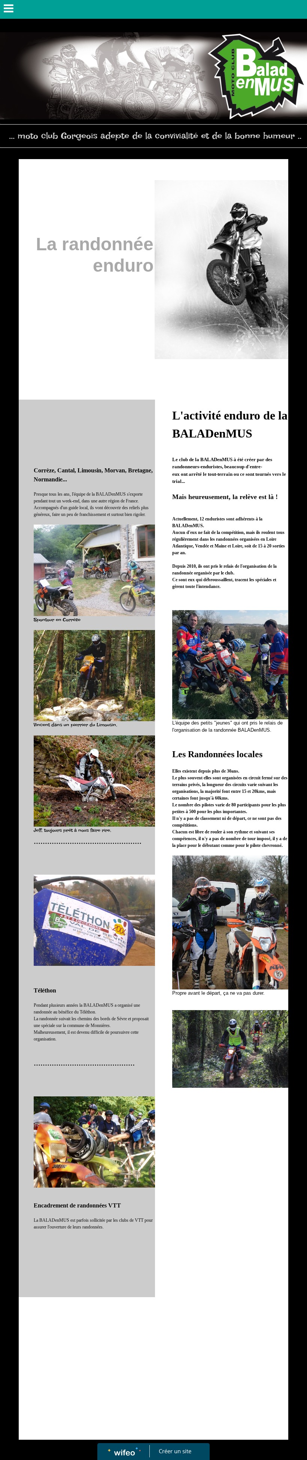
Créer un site (175, 1451)
